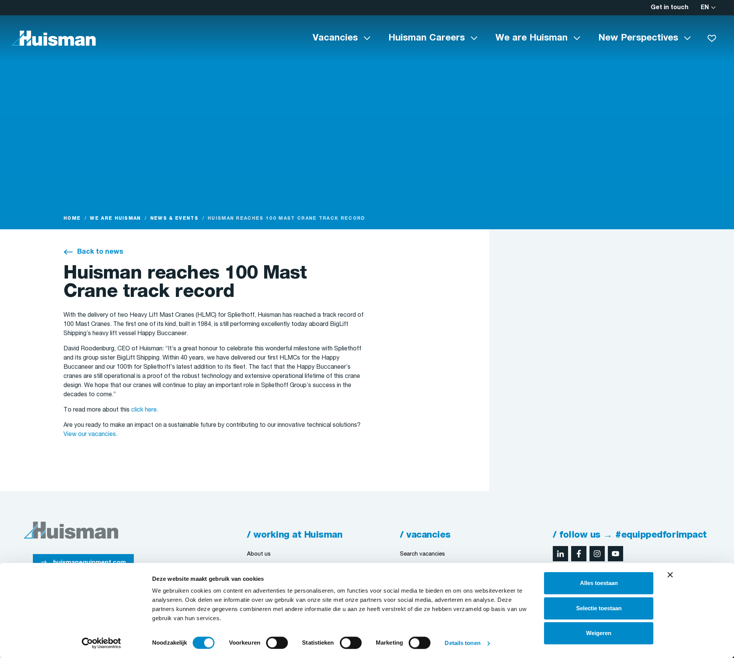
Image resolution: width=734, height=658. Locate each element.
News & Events (174, 218)
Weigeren (598, 633)
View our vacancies (89, 434)
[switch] (277, 643)
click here (144, 410)
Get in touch (670, 7)
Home (72, 218)
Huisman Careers (426, 38)
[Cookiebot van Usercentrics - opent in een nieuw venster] (101, 643)
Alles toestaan (599, 583)
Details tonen (462, 643)
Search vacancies (422, 554)
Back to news (100, 252)
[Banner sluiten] (670, 574)
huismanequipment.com (89, 563)
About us (259, 554)
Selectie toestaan (599, 608)
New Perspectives (638, 38)
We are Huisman (531, 38)
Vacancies (335, 38)
